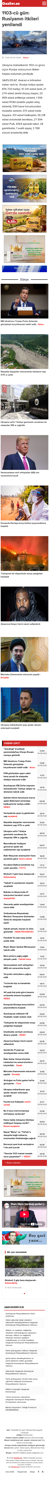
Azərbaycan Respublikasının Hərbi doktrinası (20, 1315)
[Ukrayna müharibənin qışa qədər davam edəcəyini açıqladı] (24, 704)
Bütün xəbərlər (13, 1163)
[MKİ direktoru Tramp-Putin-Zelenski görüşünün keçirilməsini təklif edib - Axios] (24, 301)
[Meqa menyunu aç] (44, 3)
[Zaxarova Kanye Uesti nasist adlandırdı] (24, 604)
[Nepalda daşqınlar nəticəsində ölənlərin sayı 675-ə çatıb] (24, 351)
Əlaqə (32, 1472)
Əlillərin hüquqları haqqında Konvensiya (17, 1390)
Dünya (26, 58)
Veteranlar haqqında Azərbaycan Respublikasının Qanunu (20, 1372)
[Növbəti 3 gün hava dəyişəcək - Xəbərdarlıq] (24, 1266)
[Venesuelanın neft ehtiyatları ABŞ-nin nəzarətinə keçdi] (24, 452)
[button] (41, 1276)
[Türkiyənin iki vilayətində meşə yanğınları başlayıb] (24, 553)
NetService (15, 1467)
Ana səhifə (10, 1472)
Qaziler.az (18, 1458)
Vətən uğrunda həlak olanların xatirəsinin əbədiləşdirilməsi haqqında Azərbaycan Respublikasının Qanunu (22, 1322)
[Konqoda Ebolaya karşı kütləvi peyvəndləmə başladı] (24, 503)
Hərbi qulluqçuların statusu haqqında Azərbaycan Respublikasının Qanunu (21, 1352)
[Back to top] (41, 1479)
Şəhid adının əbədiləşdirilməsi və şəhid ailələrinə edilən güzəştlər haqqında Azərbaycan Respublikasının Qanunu (22, 1362)
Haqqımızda (22, 1472)
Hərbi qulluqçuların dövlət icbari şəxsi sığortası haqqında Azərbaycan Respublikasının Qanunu (22, 1381)
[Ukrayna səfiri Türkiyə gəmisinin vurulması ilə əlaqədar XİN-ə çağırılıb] (24, 402)
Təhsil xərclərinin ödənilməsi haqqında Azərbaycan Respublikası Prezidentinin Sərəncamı (21, 1399)
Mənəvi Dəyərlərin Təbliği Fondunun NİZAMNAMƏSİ (21, 1409)
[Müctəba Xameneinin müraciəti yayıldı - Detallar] (24, 654)
